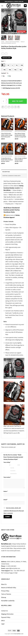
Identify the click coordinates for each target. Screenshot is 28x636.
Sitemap (3, 597)
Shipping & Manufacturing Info (11, 175)
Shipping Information (7, 614)
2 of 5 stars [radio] (14, 465)
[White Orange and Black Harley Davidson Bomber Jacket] (21, 149)
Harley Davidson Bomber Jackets (12, 42)
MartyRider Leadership (7, 601)
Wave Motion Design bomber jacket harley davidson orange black (20, 135)
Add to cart (17, 101)
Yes (4, 76)
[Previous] (3, 21)
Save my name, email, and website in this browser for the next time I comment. (14, 510)
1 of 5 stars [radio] (6, 465)
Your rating (7, 462)
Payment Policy (5, 617)
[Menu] (2, 6)
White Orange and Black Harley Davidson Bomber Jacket (21, 159)
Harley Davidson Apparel (12, 41)
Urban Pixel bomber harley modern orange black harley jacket (6, 135)
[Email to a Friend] (12, 107)
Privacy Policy (5, 591)
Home (2, 41)
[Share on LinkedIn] (18, 107)
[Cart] (25, 5)
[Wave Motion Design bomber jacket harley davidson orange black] (21, 124)
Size (2, 61)
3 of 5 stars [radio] (7, 467)
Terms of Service (6, 594)
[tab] (14, 172)
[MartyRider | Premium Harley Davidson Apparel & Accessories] (13, 5)
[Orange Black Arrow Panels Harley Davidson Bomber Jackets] (7, 149)
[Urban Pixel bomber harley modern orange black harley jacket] (7, 124)
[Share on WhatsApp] (2, 107)
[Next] (24, 21)
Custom (3, 73)
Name (6, 491)
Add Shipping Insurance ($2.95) (11, 88)
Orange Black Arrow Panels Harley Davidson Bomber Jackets (7, 159)
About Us (4, 584)
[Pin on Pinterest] (15, 107)
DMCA (3, 620)
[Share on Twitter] (9, 107)
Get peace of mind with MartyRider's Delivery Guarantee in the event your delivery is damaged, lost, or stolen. (11, 83)
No (10, 76)
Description (6, 171)
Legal (2, 624)
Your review (7, 477)
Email (6, 499)
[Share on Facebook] (5, 107)
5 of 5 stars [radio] (7, 473)
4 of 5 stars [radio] (7, 470)
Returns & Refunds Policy (8, 587)
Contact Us (4, 611)
